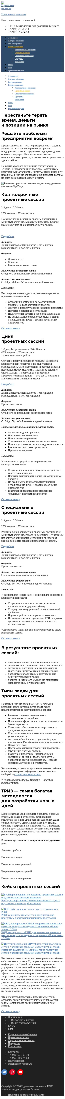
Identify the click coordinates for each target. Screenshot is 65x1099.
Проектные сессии (22, 53)
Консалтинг (19, 61)
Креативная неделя (16, 70)
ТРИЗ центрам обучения (22, 1022)
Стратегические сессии (24, 55)
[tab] (32, 236)
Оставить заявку (10, 328)
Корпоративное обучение (25, 50)
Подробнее (7, 236)
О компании (13, 38)
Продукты (19, 58)
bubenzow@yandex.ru (20, 1063)
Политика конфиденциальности (26, 1094)
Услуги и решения (15, 47)
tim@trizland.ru (16, 1060)
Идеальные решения (13, 14)
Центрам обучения (16, 41)
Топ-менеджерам (15, 44)
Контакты (13, 1051)
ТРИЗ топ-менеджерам (21, 1020)
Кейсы (10, 64)
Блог (10, 67)
